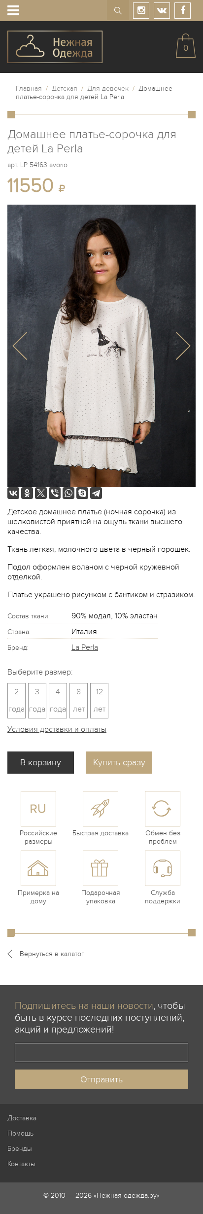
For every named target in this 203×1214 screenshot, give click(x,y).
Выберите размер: (40, 672)
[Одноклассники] (27, 493)
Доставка (21, 1118)
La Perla (84, 647)
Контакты (21, 1164)
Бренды (19, 1148)
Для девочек (108, 88)
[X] (41, 493)
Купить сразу (119, 762)
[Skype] (82, 493)
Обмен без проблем (162, 837)
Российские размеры (38, 837)
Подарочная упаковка (100, 897)
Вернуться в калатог (52, 954)
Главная (29, 88)
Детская (64, 88)
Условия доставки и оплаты (56, 729)
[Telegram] (96, 493)
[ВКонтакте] (13, 493)
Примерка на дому (38, 897)
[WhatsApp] (68, 493)
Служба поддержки (162, 897)
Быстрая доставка (100, 833)
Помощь (20, 1133)
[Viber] (55, 493)
